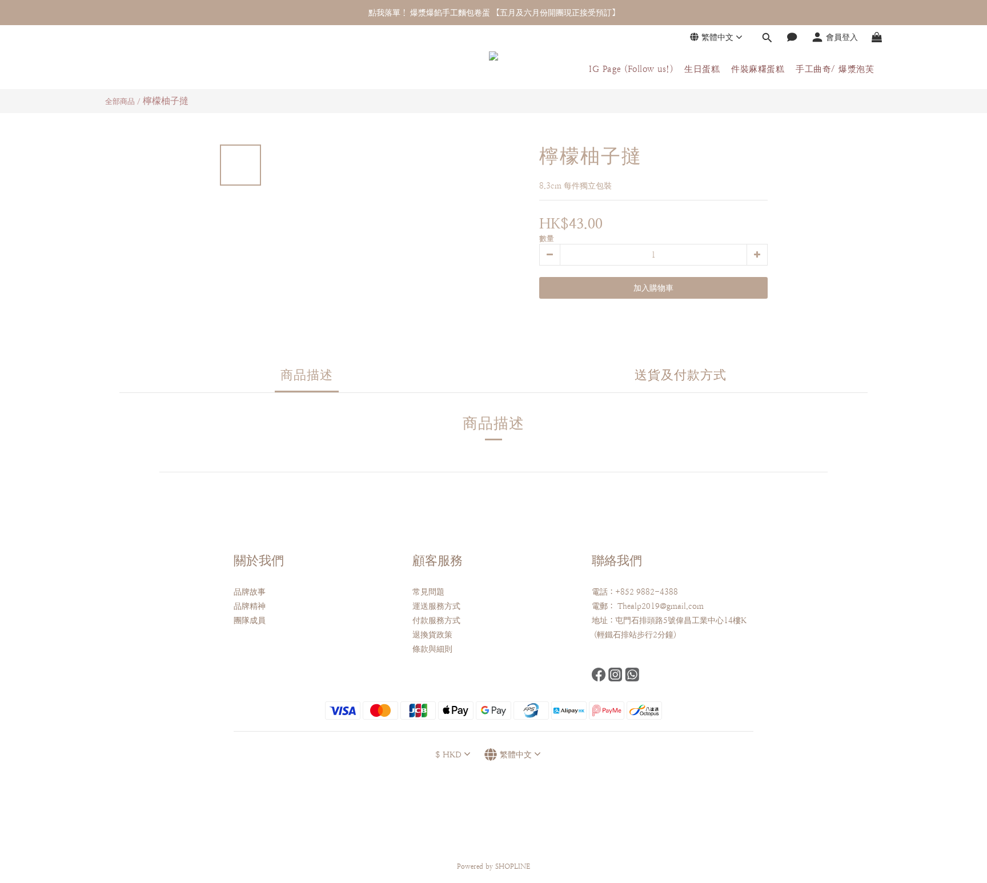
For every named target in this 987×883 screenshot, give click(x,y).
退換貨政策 (432, 634)
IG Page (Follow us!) (631, 69)
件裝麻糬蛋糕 (757, 69)
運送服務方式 (436, 606)
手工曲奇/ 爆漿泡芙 (835, 69)
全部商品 (120, 101)
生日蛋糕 (702, 69)
